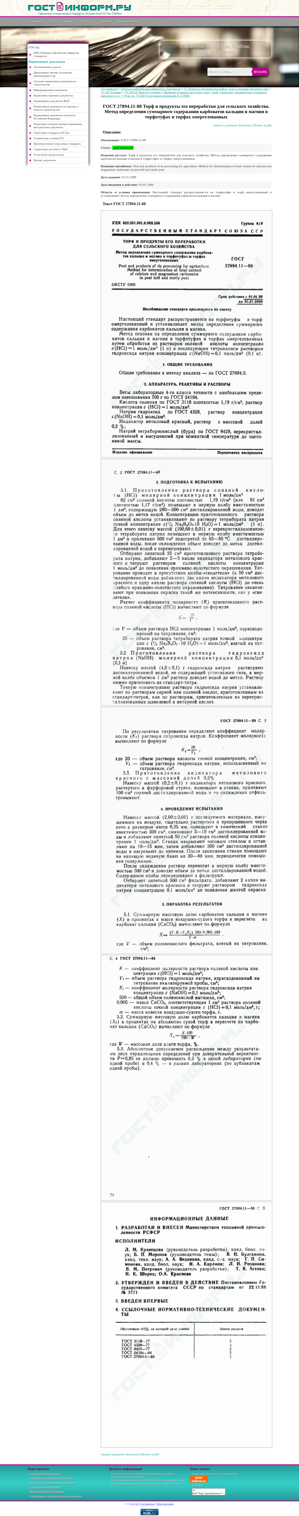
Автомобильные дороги (47, 67)
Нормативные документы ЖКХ (52, 101)
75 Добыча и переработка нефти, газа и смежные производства (226, 89)
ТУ (92, 21)
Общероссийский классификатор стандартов (150, 89)
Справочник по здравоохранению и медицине (55, 1496)
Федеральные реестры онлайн (46, 1491)
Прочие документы (45, 160)
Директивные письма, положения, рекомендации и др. (53, 74)
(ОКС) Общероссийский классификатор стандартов (56, 54)
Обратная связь (127, 21)
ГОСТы (54, 21)
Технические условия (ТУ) (49, 138)
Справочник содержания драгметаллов (51, 1478)
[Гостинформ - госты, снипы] (79, 10)
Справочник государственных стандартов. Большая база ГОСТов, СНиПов (79, 13)
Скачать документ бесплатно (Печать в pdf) (242, 125)
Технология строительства (49, 154)
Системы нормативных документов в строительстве (55, 83)
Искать (260, 71)
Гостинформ (109, 89)
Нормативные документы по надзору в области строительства (56, 108)
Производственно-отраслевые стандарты (57, 143)
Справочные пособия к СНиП (51, 149)
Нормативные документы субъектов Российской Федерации (54, 117)
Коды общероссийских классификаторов (52, 1482)
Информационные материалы (50, 90)
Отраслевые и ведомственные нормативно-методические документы (58, 125)
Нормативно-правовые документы (53, 95)
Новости (105, 21)
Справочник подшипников (44, 1487)
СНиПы (68, 21)
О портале (37, 21)
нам (125, 1480)
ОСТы (82, 21)
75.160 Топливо (111, 92)
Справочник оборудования (44, 1473)
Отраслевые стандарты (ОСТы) (51, 132)
